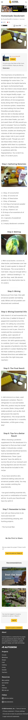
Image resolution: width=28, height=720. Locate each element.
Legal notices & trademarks (11, 716)
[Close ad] (25, 6)
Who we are (5, 690)
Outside (15, 19)
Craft (3, 662)
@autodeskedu (8, 702)
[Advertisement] (14, 8)
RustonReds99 (7, 19)
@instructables (8, 698)
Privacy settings (20, 711)
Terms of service (21, 708)
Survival (22, 19)
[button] (2, 2)
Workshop (5, 657)
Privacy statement (8, 711)
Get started (5, 683)
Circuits (4, 655)
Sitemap (4, 688)
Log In (14, 620)
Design (4, 660)
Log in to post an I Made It (14, 553)
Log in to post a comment (14, 628)
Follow (13, 59)
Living (4, 667)
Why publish (5, 680)
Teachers (4, 672)
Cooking (4, 665)
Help (3, 685)
